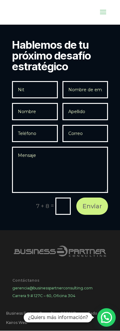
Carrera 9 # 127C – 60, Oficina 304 (43, 295)
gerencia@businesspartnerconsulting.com (52, 288)
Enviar (92, 206)
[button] (106, 317)
